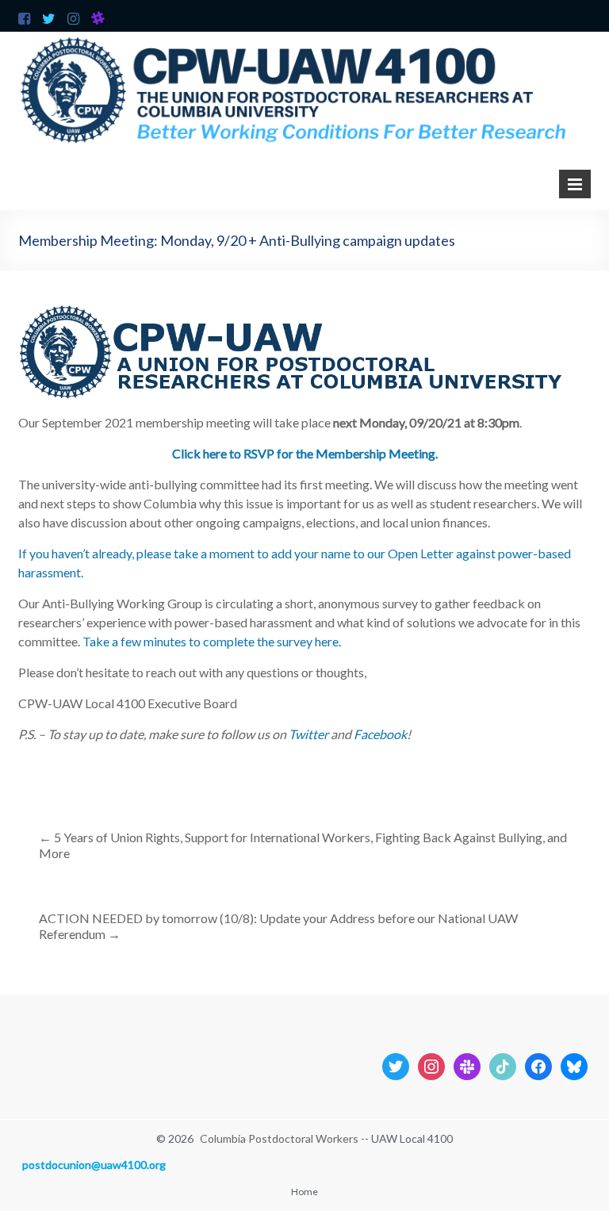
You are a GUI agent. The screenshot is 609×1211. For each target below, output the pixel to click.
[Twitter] (395, 1064)
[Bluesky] (574, 1064)
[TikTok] (502, 1064)
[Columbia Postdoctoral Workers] (304, 39)
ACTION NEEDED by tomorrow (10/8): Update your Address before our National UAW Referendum (278, 925)
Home (304, 1192)
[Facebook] (538, 1064)
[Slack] (467, 1064)
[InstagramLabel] (431, 1064)
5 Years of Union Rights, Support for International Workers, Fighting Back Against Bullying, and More (303, 845)
